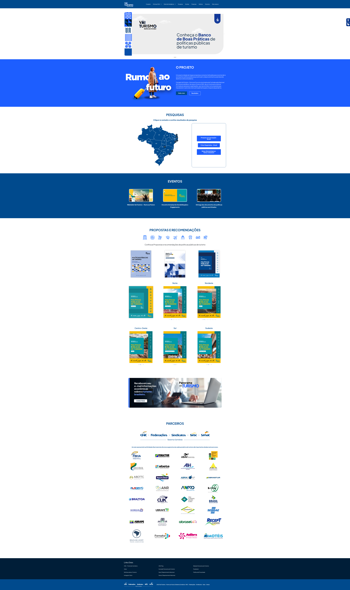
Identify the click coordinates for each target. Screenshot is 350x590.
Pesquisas (180, 4)
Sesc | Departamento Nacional (166, 572)
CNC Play (161, 566)
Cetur (125, 569)
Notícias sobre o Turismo (130, 572)
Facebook (196, 569)
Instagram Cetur (128, 575)
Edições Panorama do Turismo (201, 566)
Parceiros (207, 4)
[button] (126, 34)
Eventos (187, 4)
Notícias (201, 4)
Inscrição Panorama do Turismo (167, 569)
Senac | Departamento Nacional (167, 575)
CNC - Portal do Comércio (131, 566)
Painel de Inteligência (169, 4)
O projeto (148, 4)
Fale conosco (215, 4)
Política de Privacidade (199, 572)
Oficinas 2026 (156, 4)
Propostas (193, 4)
